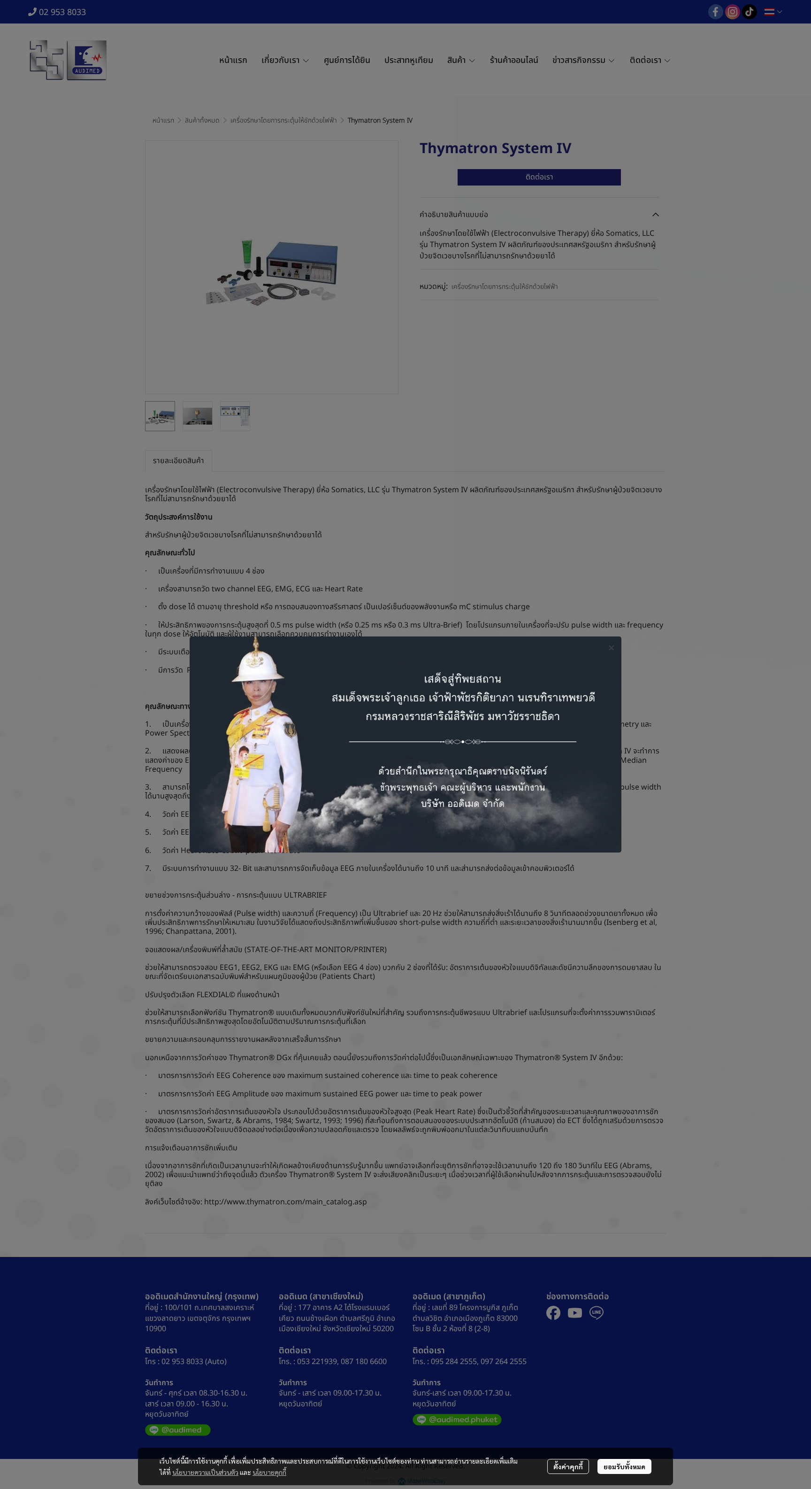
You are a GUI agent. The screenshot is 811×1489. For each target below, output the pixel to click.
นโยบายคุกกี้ (269, 1472)
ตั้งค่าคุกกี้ (568, 1466)
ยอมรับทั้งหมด (624, 1466)
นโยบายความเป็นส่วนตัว (205, 1472)
